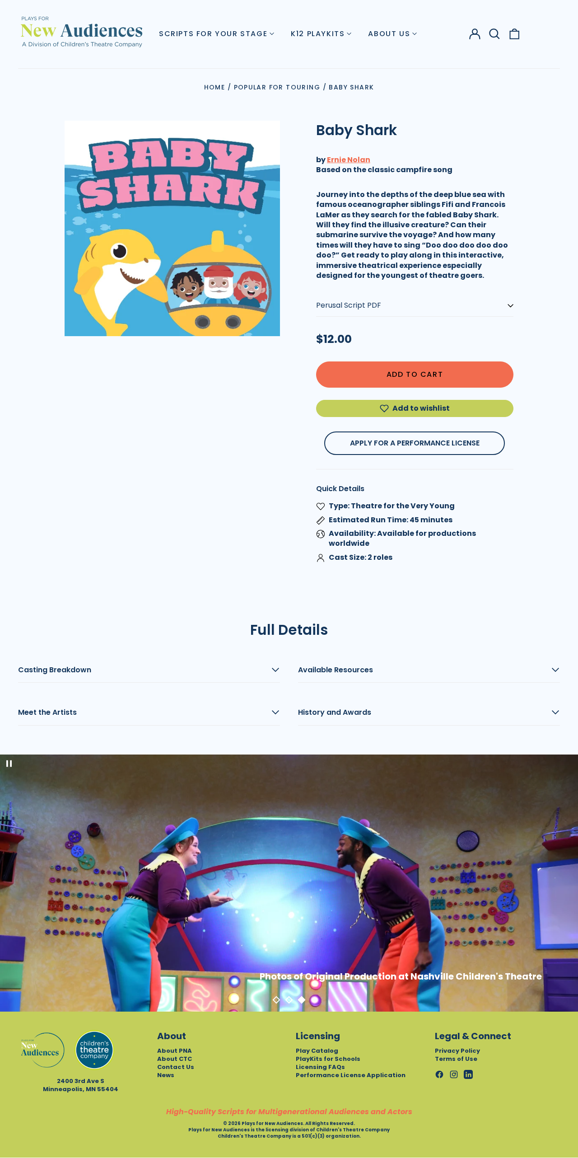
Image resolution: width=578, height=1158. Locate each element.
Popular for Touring (277, 87)
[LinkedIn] (468, 1074)
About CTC (174, 1059)
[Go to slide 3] (301, 1000)
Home (214, 87)
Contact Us (175, 1067)
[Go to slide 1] (276, 1000)
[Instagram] (453, 1074)
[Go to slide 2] (289, 1000)
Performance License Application (351, 1075)
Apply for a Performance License (415, 443)
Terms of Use (456, 1059)
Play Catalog (317, 1050)
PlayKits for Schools (328, 1059)
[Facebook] (439, 1074)
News (165, 1075)
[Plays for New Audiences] (81, 31)
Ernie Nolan (348, 160)
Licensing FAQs (320, 1067)
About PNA (174, 1050)
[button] (494, 34)
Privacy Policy (457, 1050)
